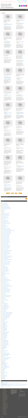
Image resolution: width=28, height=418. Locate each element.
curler (17, 186)
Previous (7, 193)
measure (18, 61)
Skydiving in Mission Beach (5, 281)
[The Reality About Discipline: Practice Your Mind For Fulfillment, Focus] (7, 104)
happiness (8, 24)
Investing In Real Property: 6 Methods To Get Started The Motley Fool (20, 144)
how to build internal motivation (6, 235)
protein (3, 385)
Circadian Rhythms (6, 55)
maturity (18, 24)
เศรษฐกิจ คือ (3, 369)
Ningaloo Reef (3, 274)
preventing (10, 113)
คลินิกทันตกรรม (13, 389)
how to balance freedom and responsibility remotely (20, 95)
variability (18, 43)
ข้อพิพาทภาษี (3, 302)
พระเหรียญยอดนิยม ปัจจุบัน (5, 341)
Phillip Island (3, 275)
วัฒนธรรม (3, 349)
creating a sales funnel (4, 216)
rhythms (8, 58)
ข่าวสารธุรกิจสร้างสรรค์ (4, 309)
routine (22, 186)
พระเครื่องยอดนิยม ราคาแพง (5, 340)
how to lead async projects (5, 244)
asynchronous (6, 77)
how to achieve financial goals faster (6, 229)
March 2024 (5, 414)
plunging (8, 42)
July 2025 (5, 400)
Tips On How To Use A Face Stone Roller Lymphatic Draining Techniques (20, 182)
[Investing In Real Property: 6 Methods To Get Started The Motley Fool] (20, 140)
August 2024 (5, 408)
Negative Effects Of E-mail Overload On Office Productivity (7, 127)
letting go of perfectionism (5, 268)
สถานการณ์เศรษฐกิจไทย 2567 (23, 0)
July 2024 (5, 409)
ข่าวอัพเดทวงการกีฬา (4, 318)
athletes (18, 42)
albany (2, 382)
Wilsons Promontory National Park (6, 296)
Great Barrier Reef (4, 227)
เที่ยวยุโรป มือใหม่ (4, 364)
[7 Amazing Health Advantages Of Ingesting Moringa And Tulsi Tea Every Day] (20, 157)
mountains (20, 384)
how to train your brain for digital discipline (7, 259)
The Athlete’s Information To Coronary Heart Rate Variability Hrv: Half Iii (20, 38)
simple (8, 385)
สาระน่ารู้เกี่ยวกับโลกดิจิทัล (5, 355)
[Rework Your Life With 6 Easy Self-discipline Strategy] (7, 178)
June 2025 (5, 401)
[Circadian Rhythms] (7, 52)
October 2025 (5, 399)
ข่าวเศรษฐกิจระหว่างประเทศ (5, 326)
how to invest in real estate (20, 147)
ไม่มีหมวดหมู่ (18, 0)
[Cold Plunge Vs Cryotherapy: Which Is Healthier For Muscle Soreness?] (7, 34)
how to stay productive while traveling (6, 257)
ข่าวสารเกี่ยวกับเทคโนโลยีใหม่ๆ (5, 317)
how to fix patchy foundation (5, 238)
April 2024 (5, 413)
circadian (6, 58)
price (22, 42)
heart (20, 42)
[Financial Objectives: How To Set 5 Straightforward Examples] (7, 140)
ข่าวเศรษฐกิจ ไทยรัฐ (4, 324)
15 (19, 193)
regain (5, 131)
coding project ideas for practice (6, 213)
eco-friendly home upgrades (5, 220)
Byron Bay (3, 212)
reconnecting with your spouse (5, 279)
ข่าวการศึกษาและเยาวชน (5, 303)
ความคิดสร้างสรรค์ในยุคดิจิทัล (5, 332)
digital (5, 113)
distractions (7, 113)
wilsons (25, 385)
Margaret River (3, 272)
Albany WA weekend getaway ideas (6, 207)
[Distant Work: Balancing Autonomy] (20, 88)
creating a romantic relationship (6, 215)
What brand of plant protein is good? (6, 295)
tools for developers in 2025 (5, 288)
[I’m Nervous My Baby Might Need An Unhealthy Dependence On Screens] (20, 104)
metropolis (17, 384)
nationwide (23, 384)
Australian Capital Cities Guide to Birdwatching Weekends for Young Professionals (9, 1)
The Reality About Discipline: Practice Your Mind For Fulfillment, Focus (7, 109)
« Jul (19, 398)
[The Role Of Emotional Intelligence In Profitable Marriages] (7, 16)
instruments (18, 79)
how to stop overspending (19, 129)
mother (20, 113)
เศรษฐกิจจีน (3, 370)
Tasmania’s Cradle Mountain (5, 283)
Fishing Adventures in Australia (5, 223)
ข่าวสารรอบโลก (4, 310)
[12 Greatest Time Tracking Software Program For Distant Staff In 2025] (20, 70)
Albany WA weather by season (5, 206)
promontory (2, 385)
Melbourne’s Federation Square (5, 273)
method (20, 61)
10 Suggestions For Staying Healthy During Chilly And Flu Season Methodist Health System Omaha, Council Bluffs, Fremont (7, 163)
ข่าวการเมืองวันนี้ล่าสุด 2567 (5, 305)
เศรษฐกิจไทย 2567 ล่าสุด (5, 372)
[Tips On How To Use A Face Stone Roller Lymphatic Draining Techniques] (20, 178)
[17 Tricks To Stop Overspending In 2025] (20, 122)
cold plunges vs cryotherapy (7, 41)
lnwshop (10, 384)
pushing (22, 113)
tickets (21, 385)
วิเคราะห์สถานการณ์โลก (5, 350)
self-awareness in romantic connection (6, 280)
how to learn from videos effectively (6, 245)
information (18, 148)
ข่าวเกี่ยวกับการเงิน (4, 319)
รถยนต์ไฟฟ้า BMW (4, 346)
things (20, 385)
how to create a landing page (5, 236)
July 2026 (5, 392)
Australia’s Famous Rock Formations (6, 208)
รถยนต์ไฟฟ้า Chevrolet (4, 347)
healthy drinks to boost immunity (6, 228)
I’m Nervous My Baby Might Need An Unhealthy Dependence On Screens (19, 109)
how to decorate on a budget (5, 237)
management (9, 77)
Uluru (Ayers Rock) (4, 294)
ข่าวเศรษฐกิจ (3, 320)
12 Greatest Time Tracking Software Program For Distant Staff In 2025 (20, 74)
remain (4, 385)
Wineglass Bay (3, 297)
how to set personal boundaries (5, 251)
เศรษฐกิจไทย (3, 371)
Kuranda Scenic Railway (4, 267)
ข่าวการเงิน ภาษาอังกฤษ (5, 304)
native (25, 384)
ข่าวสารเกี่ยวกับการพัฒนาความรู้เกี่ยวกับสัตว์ (7, 312)
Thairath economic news (17, 385)
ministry (5, 25)
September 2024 (6, 407)
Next (21, 193)
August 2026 (5, 391)
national (21, 384)
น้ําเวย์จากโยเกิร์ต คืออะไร (5, 335)
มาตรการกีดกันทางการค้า (5, 342)
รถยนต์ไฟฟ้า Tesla (4, 348)
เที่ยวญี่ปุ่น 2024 (3, 362)
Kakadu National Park (4, 266)
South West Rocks (4, 282)
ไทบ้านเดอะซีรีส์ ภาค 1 (4, 376)
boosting (18, 166)
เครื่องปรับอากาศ (4, 361)
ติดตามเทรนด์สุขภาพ (4, 334)
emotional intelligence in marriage (6, 222)
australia (6, 382)
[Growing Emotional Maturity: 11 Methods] (20, 16)
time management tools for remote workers (20, 78)
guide (19, 42)
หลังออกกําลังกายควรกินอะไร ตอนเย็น (6, 357)
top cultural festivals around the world (6, 289)
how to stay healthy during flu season (6, 253)
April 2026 (5, 393)
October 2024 (5, 406)
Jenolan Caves (3, 265)
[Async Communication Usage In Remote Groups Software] (7, 70)
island (7, 384)
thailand (14, 385)
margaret (12, 384)
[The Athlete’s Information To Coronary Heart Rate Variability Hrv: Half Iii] (20, 34)
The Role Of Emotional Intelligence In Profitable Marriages (7, 21)
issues (8, 384)
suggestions (13, 385)
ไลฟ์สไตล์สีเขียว (3, 378)
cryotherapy (6, 42)
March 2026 (5, 394)
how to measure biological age (20, 60)
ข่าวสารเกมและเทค (4, 311)
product (26, 384)
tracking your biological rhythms (8, 57)
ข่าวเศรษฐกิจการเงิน (4, 325)
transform (6, 186)
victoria (22, 385)
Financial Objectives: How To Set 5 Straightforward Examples (8, 144)
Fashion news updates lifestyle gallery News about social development (7, 6)
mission (18, 384)
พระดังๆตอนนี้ (3, 339)
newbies (23, 148)
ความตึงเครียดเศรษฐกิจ (4, 333)
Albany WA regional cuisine (5, 205)
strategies (20, 24)
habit (19, 113)
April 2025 (5, 402)
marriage (11, 24)
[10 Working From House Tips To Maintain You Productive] (7, 88)
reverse (21, 61)
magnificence (19, 186)
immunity (22, 166)
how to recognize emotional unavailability (7, 250)
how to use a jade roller (19, 185)
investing (21, 148)
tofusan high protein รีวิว (5, 287)
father (17, 113)
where (23, 385)
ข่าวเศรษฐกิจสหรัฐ (4, 327)
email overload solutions (5, 221)
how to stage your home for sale (6, 252)
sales (6, 385)
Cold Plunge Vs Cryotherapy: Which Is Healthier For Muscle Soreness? (8, 38)
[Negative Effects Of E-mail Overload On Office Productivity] (7, 122)
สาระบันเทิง (3, 356)
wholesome (6, 168)
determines (6, 24)
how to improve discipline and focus (6, 242)
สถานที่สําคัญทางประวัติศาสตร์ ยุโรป (6, 354)
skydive (9, 385)
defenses (20, 166)
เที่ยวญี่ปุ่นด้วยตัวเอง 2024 (5, 363)
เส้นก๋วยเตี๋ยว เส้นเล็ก (13, 391)
